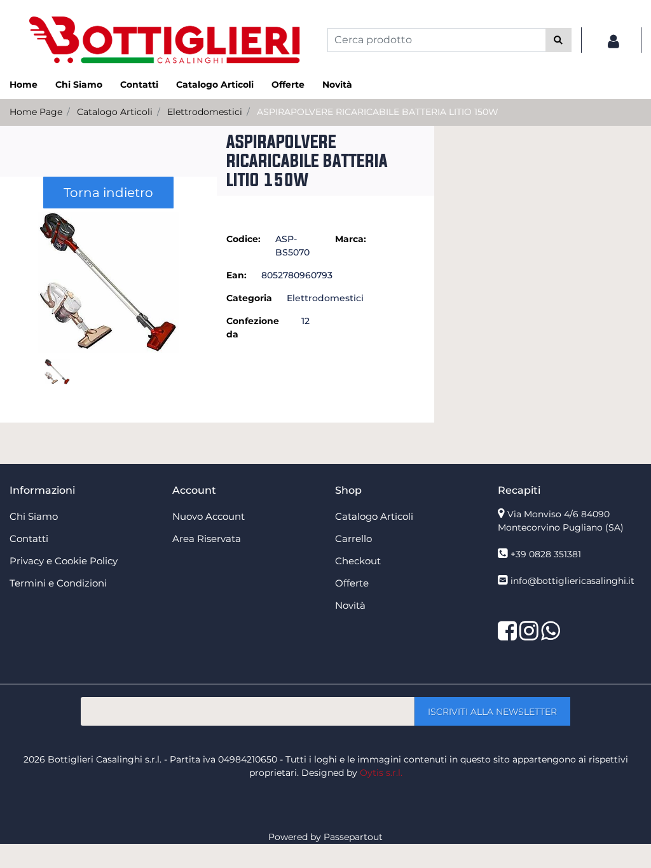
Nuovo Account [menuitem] (208, 516)
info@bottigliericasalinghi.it (572, 581)
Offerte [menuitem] (288, 84)
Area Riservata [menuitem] (206, 538)
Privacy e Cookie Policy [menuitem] (64, 561)
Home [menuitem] (24, 84)
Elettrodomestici (204, 112)
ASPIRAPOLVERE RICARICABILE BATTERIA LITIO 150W (377, 112)
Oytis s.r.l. (381, 772)
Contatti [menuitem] (139, 84)
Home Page (36, 112)
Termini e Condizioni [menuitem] (58, 583)
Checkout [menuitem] (358, 561)
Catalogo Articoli (115, 112)
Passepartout (353, 837)
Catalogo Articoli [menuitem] (215, 84)
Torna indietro (108, 192)
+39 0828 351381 (546, 554)
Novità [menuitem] (337, 84)
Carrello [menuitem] (353, 538)
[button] (558, 40)
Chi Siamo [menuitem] (78, 84)
